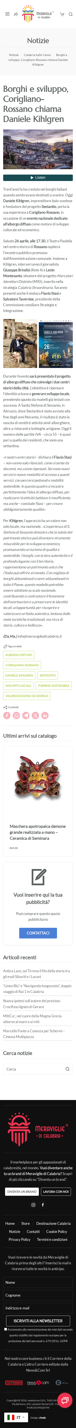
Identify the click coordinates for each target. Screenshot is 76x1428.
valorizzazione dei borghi (26, 696)
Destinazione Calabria (53, 1223)
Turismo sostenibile (53, 685)
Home (10, 1223)
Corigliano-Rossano (22, 665)
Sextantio (48, 675)
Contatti (33, 1231)
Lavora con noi (56, 1191)
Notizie (14, 1231)
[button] (7, 14)
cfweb (42, 1417)
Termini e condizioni (52, 1239)
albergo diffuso (18, 655)
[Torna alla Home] (38, 14)
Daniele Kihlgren (19, 675)
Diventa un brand (22, 1191)
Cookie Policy (56, 1231)
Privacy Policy (19, 1239)
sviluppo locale (18, 685)
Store (25, 1223)
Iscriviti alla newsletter (38, 1321)
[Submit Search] (67, 1069)
